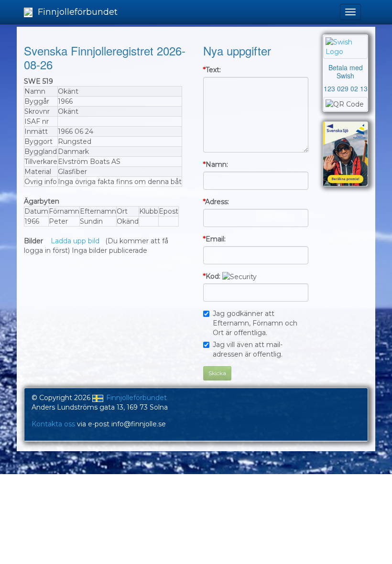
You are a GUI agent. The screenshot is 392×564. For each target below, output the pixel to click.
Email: (214, 239)
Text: (212, 69)
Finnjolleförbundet (76, 12)
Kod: (211, 276)
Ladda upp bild (75, 241)
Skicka (217, 373)
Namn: (215, 164)
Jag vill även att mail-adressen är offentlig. (248, 349)
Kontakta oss (53, 424)
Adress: (216, 201)
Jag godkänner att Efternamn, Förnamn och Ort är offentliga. (255, 323)
